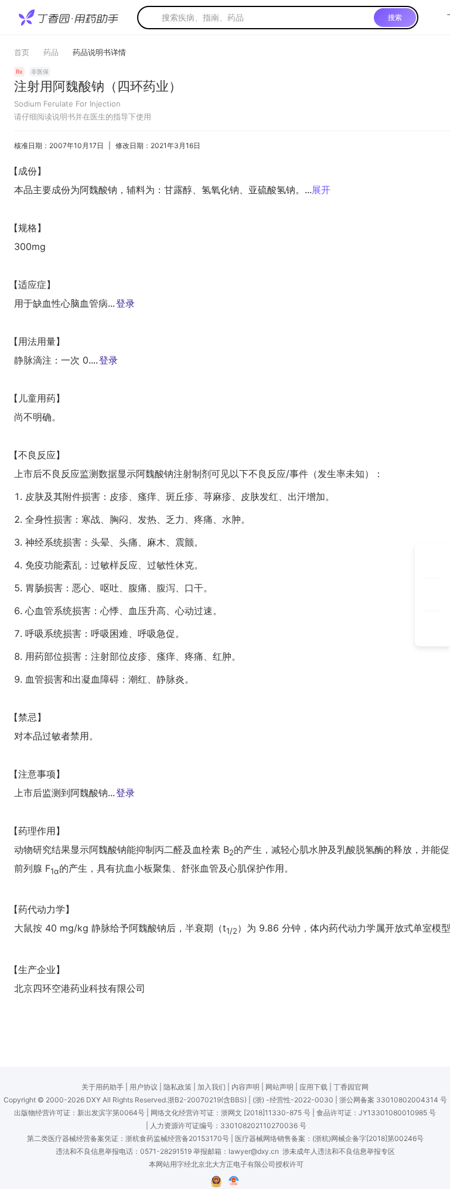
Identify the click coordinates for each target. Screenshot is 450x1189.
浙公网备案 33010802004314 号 (393, 1099)
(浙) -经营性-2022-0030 (293, 1099)
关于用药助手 (102, 1086)
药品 (51, 52)
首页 (21, 52)
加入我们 (211, 1086)
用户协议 (143, 1086)
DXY (93, 1099)
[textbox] (265, 17)
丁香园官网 (351, 1086)
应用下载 (313, 1086)
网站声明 (279, 1086)
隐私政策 (177, 1086)
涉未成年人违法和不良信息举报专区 (338, 1151)
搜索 (395, 17)
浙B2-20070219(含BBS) (207, 1099)
